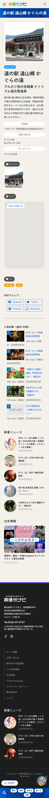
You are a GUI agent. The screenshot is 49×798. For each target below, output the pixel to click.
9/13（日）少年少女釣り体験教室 (30, 459)
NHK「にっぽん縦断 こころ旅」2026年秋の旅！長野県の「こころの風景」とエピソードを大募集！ (31, 442)
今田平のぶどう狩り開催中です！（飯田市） (34, 391)
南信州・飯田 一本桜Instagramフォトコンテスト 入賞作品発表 (24, 557)
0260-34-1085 (13, 143)
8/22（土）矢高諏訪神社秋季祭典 (34, 353)
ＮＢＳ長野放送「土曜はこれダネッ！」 (34, 409)
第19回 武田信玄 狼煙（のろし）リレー (31, 489)
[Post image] (10, 444)
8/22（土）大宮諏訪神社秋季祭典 (34, 334)
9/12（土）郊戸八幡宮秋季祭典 (30, 474)
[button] (15, 302)
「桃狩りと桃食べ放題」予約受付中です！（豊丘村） (34, 373)
